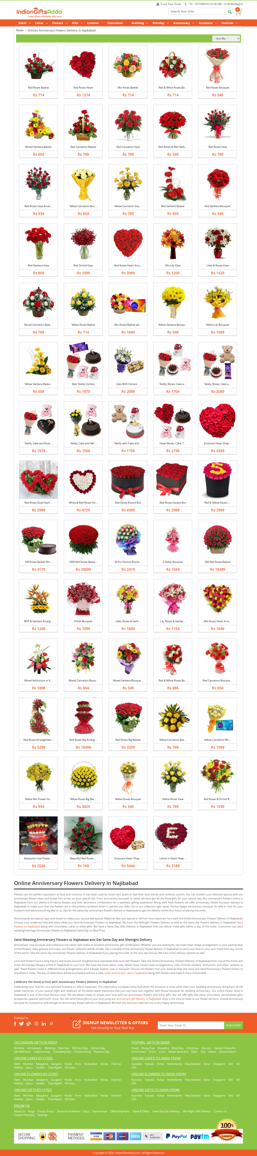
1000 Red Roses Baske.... (83, 562)
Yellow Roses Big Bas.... (83, 799)
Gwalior (40, 1067)
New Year (63, 1048)
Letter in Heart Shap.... (173, 858)
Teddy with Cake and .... (128, 443)
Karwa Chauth (227, 1051)
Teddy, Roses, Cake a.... (172, 384)
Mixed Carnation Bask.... (38, 325)
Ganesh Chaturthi (224, 1048)
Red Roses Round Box (128, 502)
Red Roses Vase (217, 147)
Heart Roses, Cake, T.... (173, 443)
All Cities (70, 1067)
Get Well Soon (22, 1051)
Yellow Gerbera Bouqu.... (172, 325)
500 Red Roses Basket (217, 562)
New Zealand (192, 1064)
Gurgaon (56, 1064)
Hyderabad (91, 1064)
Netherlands (174, 1064)
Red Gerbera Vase (38, 265)
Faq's (86, 1111)
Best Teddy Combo (83, 384)
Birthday (158, 23)
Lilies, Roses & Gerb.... (128, 621)
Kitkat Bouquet (83, 621)
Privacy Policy (46, 1111)
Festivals (227, 23)
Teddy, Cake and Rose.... (38, 443)
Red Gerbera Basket (173, 206)
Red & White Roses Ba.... (173, 87)
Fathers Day (98, 1048)
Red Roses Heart (83, 87)
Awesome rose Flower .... (38, 858)
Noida (68, 1064)
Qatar (206, 1064)
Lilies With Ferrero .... (128, 384)
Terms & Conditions (68, 1111)
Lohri (162, 1051)
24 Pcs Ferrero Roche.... (128, 562)
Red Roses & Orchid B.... (218, 799)
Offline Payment (120, 1111)
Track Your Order (171, 4)
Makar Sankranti (178, 1051)
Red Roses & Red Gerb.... (172, 147)
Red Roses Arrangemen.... (38, 740)
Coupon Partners (24, 1115)
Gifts (75, 23)
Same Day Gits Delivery (166, 1111)
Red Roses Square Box (173, 502)
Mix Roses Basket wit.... (128, 325)
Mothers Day (80, 1048)
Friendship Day (62, 1051)
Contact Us (220, 1111)
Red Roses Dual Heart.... (38, 502)
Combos (93, 23)
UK (238, 1064)
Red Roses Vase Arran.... (38, 206)
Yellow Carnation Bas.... (172, 740)
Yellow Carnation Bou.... (83, 206)
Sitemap (42, 1115)
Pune (78, 1064)
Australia (137, 1064)
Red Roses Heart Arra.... (128, 265)
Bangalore (42, 1064)
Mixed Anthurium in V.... (38, 680)
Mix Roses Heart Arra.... (217, 621)
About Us (19, 1111)
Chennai (116, 1064)
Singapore (219, 1064)
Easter (212, 1051)
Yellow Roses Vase (173, 799)
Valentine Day (42, 1051)
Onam (152, 1051)
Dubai (160, 1064)
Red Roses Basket (38, 87)
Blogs (31, 1111)
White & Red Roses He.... (83, 502)
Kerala (104, 1064)
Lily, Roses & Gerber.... (173, 621)
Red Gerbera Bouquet (217, 206)
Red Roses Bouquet (217, 87)
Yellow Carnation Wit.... (217, 740)
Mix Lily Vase (173, 265)
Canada (149, 1064)
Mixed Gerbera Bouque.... (128, 680)
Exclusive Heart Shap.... (217, 443)
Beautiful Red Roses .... (83, 858)
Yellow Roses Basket (83, 325)
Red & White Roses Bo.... (173, 680)
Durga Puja (148, 1048)
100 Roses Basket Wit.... (38, 562)
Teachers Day (101, 1051)
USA (134, 1067)
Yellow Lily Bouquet (217, 325)
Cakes (39, 23)
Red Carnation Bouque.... (217, 680)
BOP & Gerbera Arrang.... (38, 621)
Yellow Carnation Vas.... (128, 206)
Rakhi (22, 23)
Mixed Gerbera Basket (38, 147)
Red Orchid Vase (83, 265)
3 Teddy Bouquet (173, 562)
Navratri (206, 1048)
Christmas (192, 1048)
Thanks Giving (82, 1051)
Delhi (17, 1064)
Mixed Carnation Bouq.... (83, 680)
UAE (230, 1064)
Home (19, 30)
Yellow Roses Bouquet (128, 799)
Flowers (57, 23)
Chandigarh (55, 1067)
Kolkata (18, 1067)
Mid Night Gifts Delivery (197, 1111)
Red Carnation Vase (128, 147)
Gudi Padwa (139, 1051)
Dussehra (163, 1048)
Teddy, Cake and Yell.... (83, 443)
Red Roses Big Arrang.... (83, 740)
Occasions (206, 23)
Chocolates (115, 23)
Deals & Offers (141, 1111)
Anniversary (181, 23)
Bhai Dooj (177, 1048)
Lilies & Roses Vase (218, 265)
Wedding (138, 23)
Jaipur (29, 1067)
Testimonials (99, 1111)
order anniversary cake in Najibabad (125, 973)
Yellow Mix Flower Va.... (38, 799)
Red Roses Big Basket (128, 740)
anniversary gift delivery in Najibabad (138, 999)
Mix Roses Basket (128, 87)
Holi (203, 1051)
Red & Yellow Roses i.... (217, 502)
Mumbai (28, 1064)
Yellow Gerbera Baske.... (38, 384)
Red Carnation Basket (83, 147)
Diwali (135, 1048)
